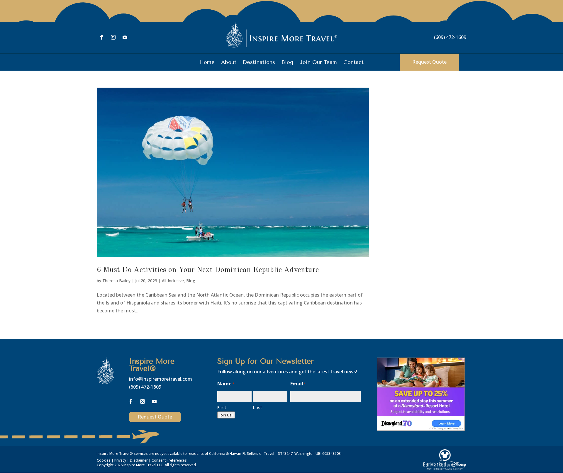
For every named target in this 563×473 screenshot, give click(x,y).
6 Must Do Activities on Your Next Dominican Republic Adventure (208, 270)
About (228, 62)
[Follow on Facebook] (101, 37)
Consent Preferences (169, 460)
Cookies (104, 460)
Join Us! (226, 415)
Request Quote (429, 62)
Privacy (120, 460)
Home (207, 62)
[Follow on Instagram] (113, 37)
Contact (353, 62)
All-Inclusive (173, 280)
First (221, 407)
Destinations (259, 62)
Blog (287, 62)
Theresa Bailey (116, 280)
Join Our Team (318, 62)
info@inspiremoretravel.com (160, 379)
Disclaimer (139, 460)
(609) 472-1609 (450, 37)
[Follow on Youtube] (125, 37)
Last (257, 407)
